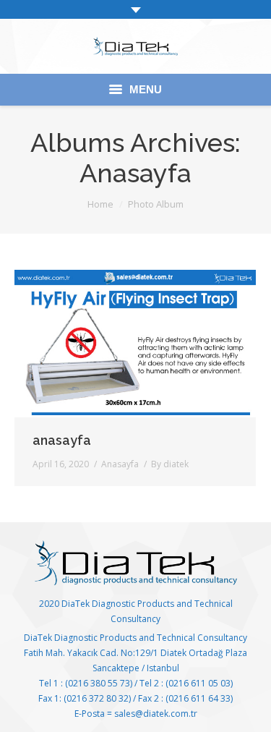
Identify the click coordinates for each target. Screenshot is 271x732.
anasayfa (62, 440)
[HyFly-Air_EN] (135, 343)
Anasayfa (120, 464)
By (170, 464)
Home (100, 203)
